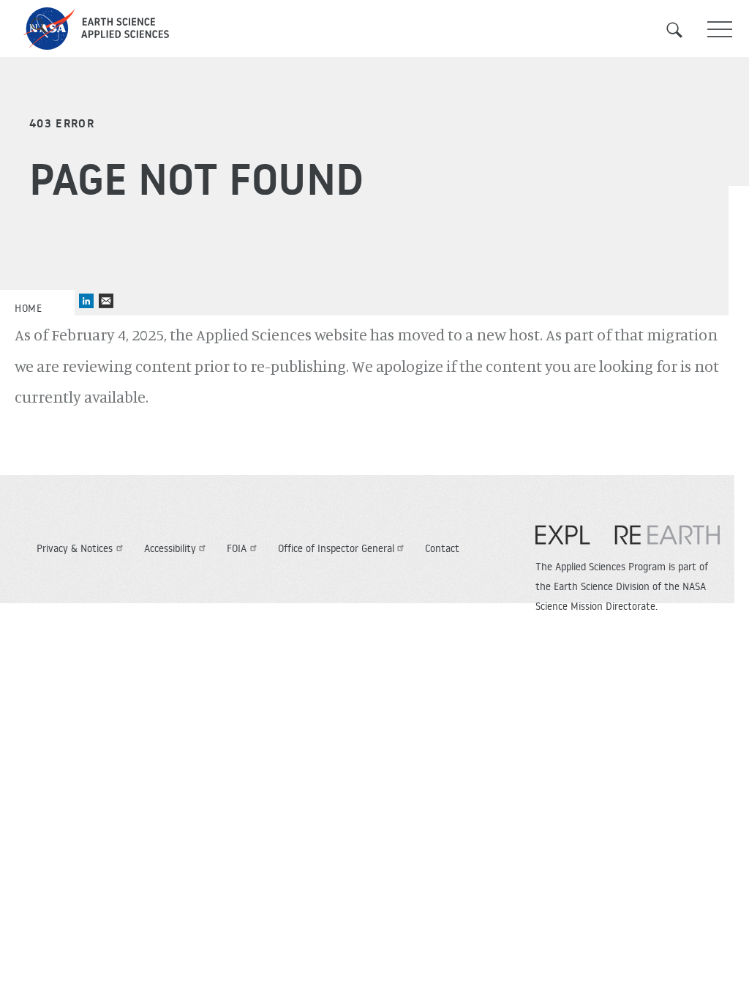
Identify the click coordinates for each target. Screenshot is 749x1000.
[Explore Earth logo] (627, 542)
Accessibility (170, 548)
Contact (442, 548)
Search (683, 30)
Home (28, 308)
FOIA (236, 548)
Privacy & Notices (75, 548)
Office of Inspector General (336, 548)
